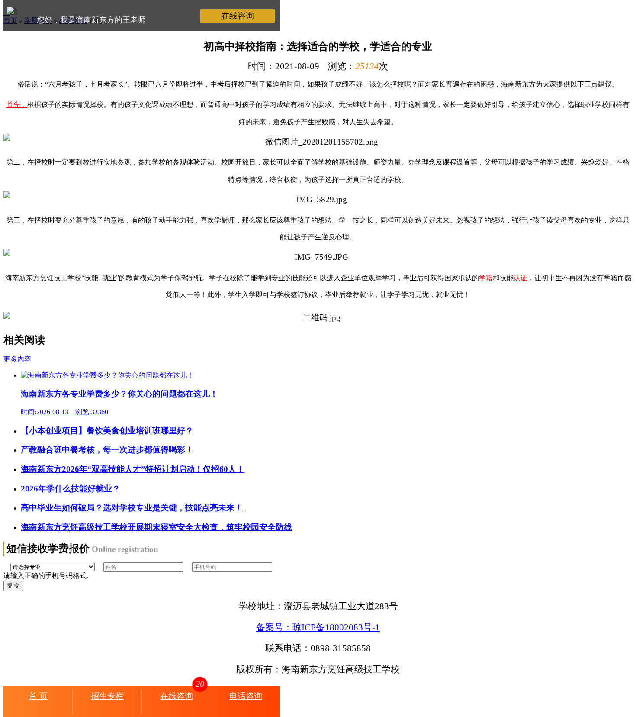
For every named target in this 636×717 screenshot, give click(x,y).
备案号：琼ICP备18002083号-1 (318, 627)
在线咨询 (237, 15)
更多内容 (17, 359)
